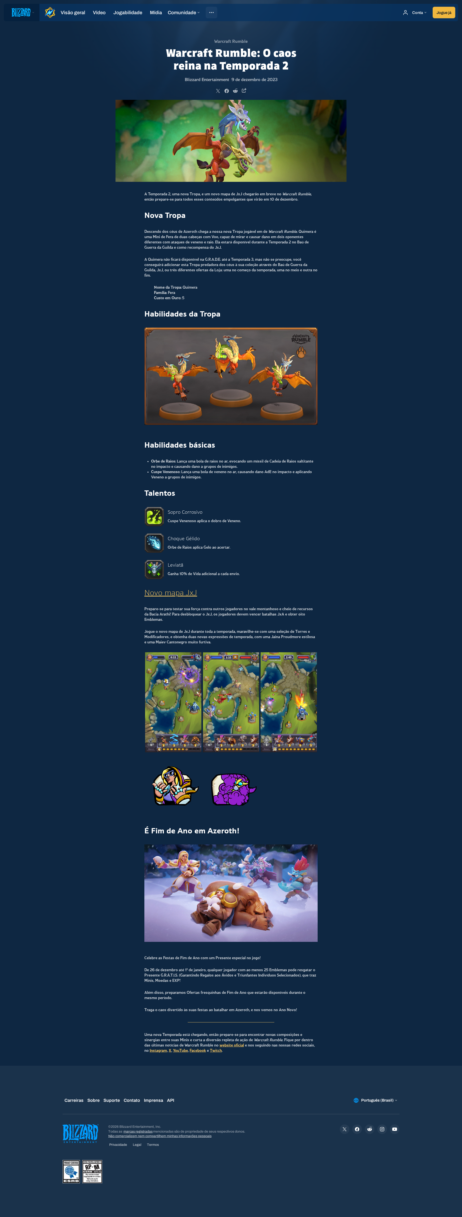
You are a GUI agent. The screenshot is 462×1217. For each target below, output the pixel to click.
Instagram (158, 1050)
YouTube (180, 1050)
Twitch (216, 1050)
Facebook (198, 1050)
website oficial (231, 1045)
